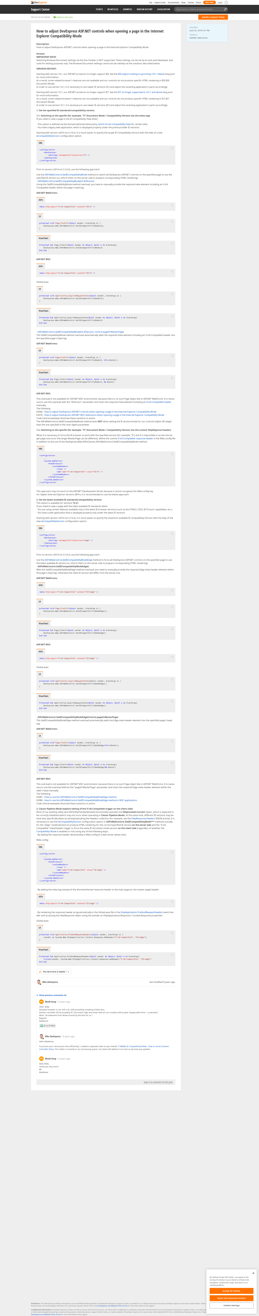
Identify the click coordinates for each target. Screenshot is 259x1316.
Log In (220, 2)
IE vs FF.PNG (49, 1025)
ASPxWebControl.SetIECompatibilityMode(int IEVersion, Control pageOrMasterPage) (81, 331)
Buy (150, 2)
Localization (163, 9)
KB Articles (113, 9)
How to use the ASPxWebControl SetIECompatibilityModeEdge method (80, 797)
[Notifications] (226, 2)
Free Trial (209, 2)
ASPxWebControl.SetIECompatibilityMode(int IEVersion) (66, 181)
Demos (198, 2)
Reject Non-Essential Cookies (231, 1298)
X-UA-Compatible (126, 438)
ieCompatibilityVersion (47, 135)
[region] (231, 1291)
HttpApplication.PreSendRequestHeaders (142, 912)
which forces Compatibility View (114, 124)
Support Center (160, 2)
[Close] (253, 1273)
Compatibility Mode (46, 831)
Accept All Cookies (231, 1291)
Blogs (183, 2)
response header (144, 438)
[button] (172, 148)
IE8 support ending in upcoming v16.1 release (141, 73)
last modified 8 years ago (162, 982)
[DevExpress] (39, 3)
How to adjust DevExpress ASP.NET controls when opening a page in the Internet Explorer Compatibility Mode (100, 411)
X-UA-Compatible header (158, 402)
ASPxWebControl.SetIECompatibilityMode (66, 174)
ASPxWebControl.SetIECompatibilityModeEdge (68, 559)
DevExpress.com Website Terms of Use (112, 1306)
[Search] (225, 9)
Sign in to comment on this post (158, 1082)
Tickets (99, 9)
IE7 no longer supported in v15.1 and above (140, 92)
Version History (144, 9)
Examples (127, 9)
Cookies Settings (232, 1305)
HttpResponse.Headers (143, 818)
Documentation (173, 2)
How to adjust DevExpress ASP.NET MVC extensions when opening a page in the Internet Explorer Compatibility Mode (104, 414)
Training (191, 2)
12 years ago (63, 1001)
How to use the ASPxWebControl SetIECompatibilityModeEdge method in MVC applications (90, 800)
